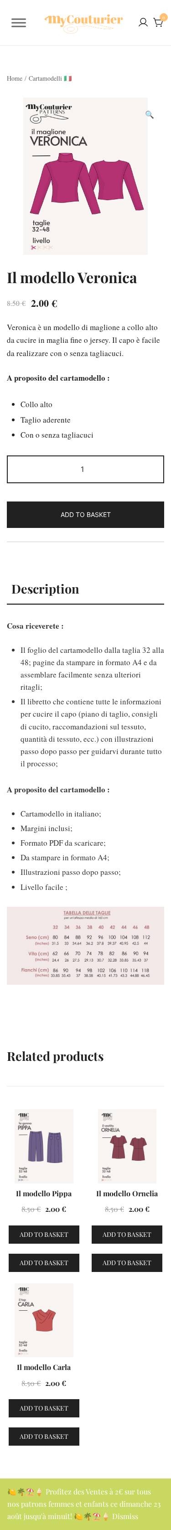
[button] (149, 115)
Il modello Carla (44, 1367)
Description (45, 588)
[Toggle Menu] (18, 23)
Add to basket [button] (44, 1234)
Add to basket (86, 514)
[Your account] (143, 23)
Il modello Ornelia (127, 1193)
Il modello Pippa (44, 1193)
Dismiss (125, 1516)
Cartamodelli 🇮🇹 (50, 78)
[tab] (85, 589)
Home (14, 78)
